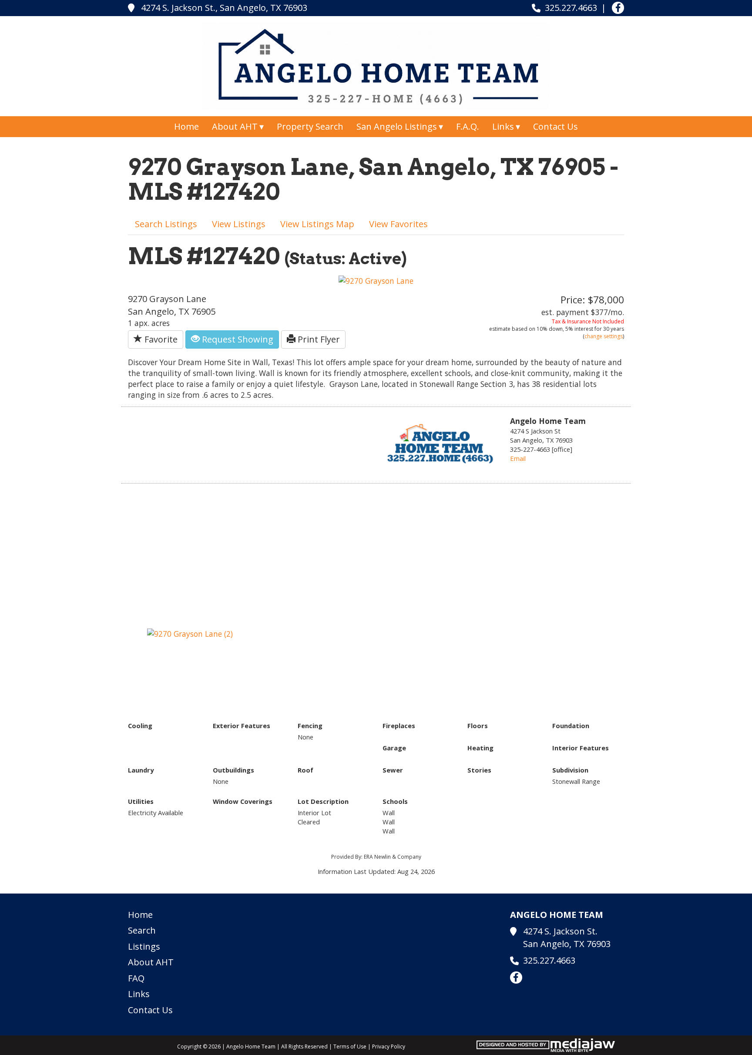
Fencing (310, 725)
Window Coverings (242, 801)
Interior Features (580, 747)
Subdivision (570, 770)
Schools (395, 801)
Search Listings (166, 224)
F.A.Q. (467, 126)
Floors (477, 725)
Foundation (570, 725)
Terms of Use (349, 1046)
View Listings (238, 224)
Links (139, 994)
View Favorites (398, 224)
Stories (479, 770)
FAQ (136, 978)
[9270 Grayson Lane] (376, 280)
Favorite (160, 339)
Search (142, 930)
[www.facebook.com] (618, 8)
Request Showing (236, 339)
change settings (603, 336)
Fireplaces (399, 725)
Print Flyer (317, 339)
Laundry (141, 770)
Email (518, 458)
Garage (394, 747)
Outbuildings (233, 770)
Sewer (393, 770)
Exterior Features (241, 725)
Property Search (310, 126)
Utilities (141, 801)
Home (186, 126)
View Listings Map (317, 224)
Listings (144, 946)
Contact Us (555, 126)
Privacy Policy (388, 1046)
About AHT (151, 962)
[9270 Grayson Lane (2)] (190, 633)
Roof (305, 770)
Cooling (140, 725)
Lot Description (323, 801)
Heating (480, 747)
